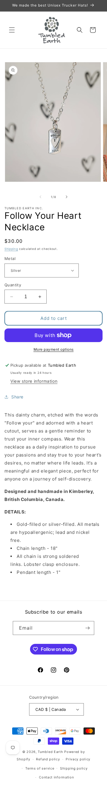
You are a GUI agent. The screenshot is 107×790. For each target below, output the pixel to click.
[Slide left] (40, 196)
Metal (9, 258)
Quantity (12, 285)
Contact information (56, 777)
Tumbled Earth (50, 752)
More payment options (54, 349)
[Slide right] (66, 196)
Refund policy (48, 759)
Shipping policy (74, 768)
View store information (33, 381)
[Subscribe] (87, 628)
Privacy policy (78, 759)
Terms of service (39, 768)
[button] (11, 29)
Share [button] (17, 396)
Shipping (11, 248)
